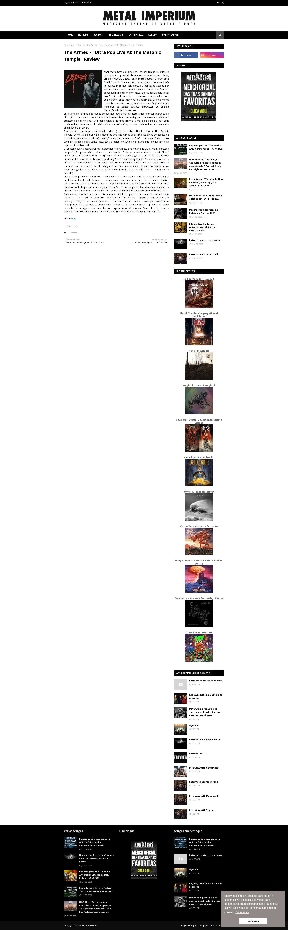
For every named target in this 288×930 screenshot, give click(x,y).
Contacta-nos (217, 925)
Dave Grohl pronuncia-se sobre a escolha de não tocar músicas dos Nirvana (205, 712)
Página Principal (71, 2)
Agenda (193, 725)
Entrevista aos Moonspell (203, 254)
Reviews (81, 45)
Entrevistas (195, 753)
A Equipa (204, 925)
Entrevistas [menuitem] (136, 34)
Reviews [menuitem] (98, 34)
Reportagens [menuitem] (116, 34)
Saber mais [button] (242, 912)
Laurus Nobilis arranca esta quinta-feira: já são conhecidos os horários (94, 842)
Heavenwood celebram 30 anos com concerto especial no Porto (96, 858)
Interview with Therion (202, 810)
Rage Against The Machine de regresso (205, 696)
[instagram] (222, 3)
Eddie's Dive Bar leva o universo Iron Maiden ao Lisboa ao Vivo (202, 227)
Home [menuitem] (69, 34)
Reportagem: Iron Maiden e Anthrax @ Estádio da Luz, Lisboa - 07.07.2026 (94, 875)
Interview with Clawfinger (203, 767)
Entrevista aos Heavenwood (205, 240)
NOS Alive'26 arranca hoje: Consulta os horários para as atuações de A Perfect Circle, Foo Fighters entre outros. (205, 164)
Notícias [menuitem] (83, 34)
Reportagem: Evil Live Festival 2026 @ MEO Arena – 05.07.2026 (205, 147)
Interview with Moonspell (203, 795)
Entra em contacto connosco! (205, 680)
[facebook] (218, 3)
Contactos (87, 2)
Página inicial (70, 45)
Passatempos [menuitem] (170, 34)
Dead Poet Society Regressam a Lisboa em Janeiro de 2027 (205, 197)
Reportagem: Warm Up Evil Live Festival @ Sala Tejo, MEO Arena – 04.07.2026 (206, 182)
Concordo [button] (253, 921)
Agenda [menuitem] (152, 34)
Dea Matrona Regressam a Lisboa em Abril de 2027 (203, 211)
